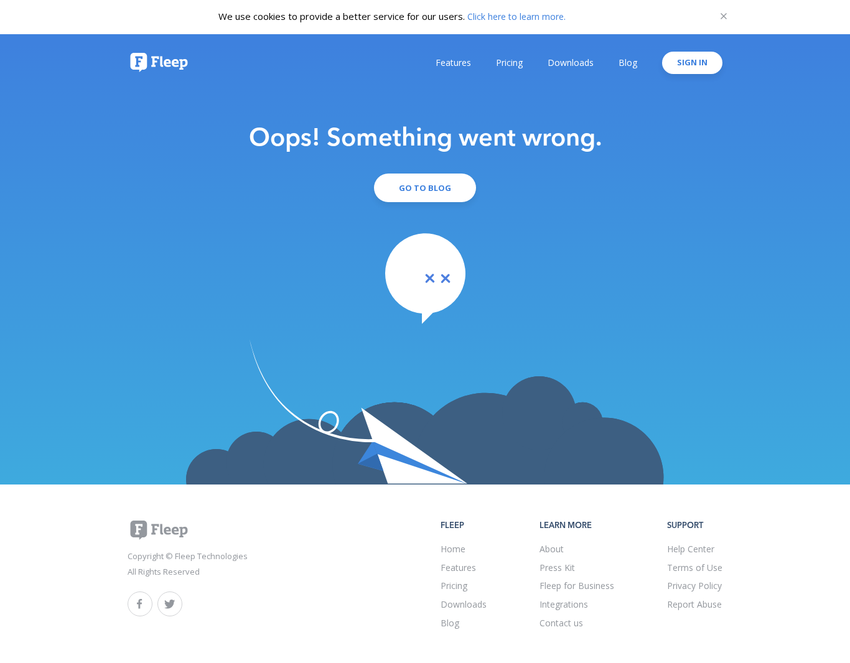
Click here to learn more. (516, 16)
